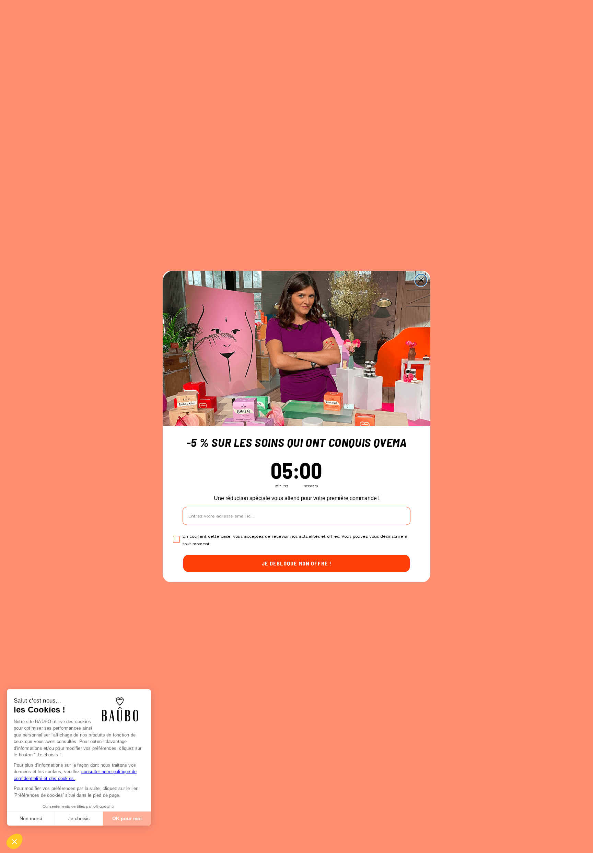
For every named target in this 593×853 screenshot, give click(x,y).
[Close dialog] (421, 280)
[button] (14, 841)
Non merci (31, 818)
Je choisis (79, 818)
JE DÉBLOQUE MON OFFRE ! (296, 563)
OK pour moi (127, 818)
